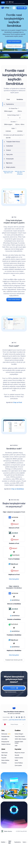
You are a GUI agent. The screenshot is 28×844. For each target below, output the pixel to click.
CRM (16, 745)
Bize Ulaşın (4, 755)
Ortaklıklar (4, 763)
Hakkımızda (4, 752)
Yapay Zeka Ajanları (20, 736)
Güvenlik (17, 755)
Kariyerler (3, 757)
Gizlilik (16, 760)
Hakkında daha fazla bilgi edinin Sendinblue (20, 173)
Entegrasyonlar (5, 741)
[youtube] (17, 717)
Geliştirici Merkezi (5, 744)
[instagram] (19, 717)
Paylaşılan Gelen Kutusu (19, 742)
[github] (24, 717)
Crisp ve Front (17, 402)
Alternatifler (4, 739)
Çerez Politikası (19, 763)
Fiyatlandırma (17, 842)
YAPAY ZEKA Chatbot (20, 739)
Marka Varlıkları (5, 760)
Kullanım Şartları (19, 757)
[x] (14, 717)
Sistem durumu (8, 831)
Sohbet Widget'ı (19, 734)
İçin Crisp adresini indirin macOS (17, 719)
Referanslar (5, 734)
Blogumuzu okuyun (20, 752)
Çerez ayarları (18, 765)
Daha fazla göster (14, 579)
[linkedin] (22, 717)
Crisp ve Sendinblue (17, 489)
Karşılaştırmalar (5, 736)
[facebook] (12, 717)
